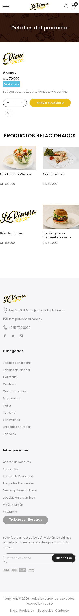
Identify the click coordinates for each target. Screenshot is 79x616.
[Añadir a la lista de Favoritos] (9, 113)
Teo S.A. (48, 604)
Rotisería (9, 413)
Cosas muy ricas (15, 391)
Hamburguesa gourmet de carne (57, 235)
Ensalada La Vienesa (16, 174)
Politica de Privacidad (18, 476)
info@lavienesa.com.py (25, 319)
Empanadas (11, 398)
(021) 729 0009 (19, 328)
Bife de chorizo (11, 233)
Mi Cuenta (10, 512)
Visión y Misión (13, 505)
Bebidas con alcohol (17, 363)
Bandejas (9, 434)
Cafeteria (10, 377)
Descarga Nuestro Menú (20, 490)
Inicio (13, 610)
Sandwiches (11, 420)
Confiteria (10, 384)
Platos (7, 405)
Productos (26, 610)
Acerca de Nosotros (17, 462)
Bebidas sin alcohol (16, 370)
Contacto (62, 610)
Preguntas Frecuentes (18, 483)
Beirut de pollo (54, 174)
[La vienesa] (39, 6)
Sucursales (10, 469)
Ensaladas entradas (17, 427)
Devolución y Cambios (19, 498)
